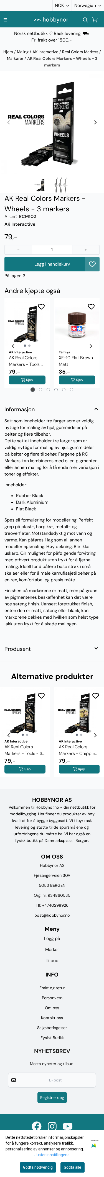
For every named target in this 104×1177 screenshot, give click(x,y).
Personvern (52, 997)
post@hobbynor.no (52, 915)
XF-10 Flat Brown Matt (76, 361)
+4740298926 (55, 905)
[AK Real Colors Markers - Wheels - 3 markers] (52, 122)
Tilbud (52, 960)
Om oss (52, 1007)
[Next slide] (95, 122)
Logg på (52, 938)
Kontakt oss (52, 1017)
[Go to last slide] (13, 346)
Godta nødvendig (38, 1167)
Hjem (8, 51)
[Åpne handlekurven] (95, 20)
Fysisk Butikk (52, 1037)
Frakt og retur (52, 987)
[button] (92, 264)
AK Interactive (45, 51)
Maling (23, 51)
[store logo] (50, 20)
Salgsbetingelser (52, 1027)
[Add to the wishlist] (41, 306)
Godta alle (72, 1167)
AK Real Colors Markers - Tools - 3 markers (26, 361)
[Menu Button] (5, 20)
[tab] (32, 389)
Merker (52, 949)
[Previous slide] (8, 122)
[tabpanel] (27, 346)
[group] (25, 735)
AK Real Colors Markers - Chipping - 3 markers (78, 750)
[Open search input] (85, 19)
